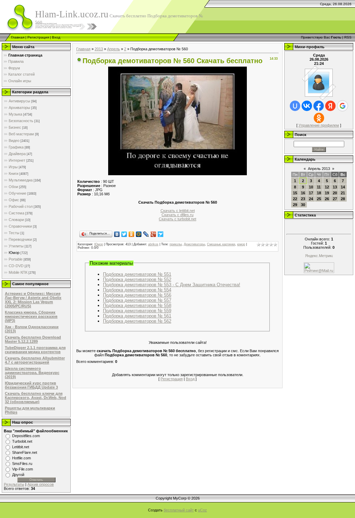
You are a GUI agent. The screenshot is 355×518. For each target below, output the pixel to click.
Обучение (17, 193)
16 (303, 193)
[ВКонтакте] (117, 234)
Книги (13, 173)
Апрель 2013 (319, 169)
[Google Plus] (153, 234)
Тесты (14, 233)
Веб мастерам (21, 134)
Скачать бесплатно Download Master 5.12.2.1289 (33, 339)
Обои (13, 187)
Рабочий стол (21, 206)
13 (335, 187)
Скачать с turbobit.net (177, 219)
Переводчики (20, 239)
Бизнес (15, 127)
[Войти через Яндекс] (330, 106)
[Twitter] (124, 234)
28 (343, 199)
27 (335, 199)
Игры (13, 167)
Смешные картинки (221, 244)
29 (295, 205)
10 (311, 187)
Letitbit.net (20, 447)
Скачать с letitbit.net (178, 211)
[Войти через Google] (342, 105)
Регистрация (38, 37)
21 (343, 193)
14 (343, 187)
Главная (17, 37)
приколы (176, 244)
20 (335, 193)
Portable (16, 259)
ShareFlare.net (24, 452)
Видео (14, 140)
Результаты (14, 484)
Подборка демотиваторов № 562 (137, 321)
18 (319, 193)
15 (295, 193)
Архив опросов (40, 484)
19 (327, 193)
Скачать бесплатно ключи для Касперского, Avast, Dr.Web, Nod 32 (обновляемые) (35, 397)
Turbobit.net (22, 441)
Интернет (17, 160)
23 (303, 199)
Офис (14, 200)
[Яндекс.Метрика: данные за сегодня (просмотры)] (319, 256)
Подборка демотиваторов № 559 (137, 310)
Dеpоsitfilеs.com (26, 436)
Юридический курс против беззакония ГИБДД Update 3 (31, 385)
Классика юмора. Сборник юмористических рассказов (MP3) (31, 316)
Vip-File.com (22, 469)
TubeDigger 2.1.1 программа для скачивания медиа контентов (35, 350)
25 (319, 199)
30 (303, 205)
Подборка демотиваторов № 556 (137, 295)
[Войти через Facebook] (318, 106)
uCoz (202, 510)
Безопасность (21, 121)
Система (16, 213)
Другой (18, 475)
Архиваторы (19, 107)
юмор (241, 244)
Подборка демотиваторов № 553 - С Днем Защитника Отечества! (171, 284)
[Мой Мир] (138, 234)
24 (311, 199)
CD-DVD (16, 266)
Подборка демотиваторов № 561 (137, 316)
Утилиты (16, 246)
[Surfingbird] (160, 234)
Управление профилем (318, 125)
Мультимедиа (21, 180)
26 (327, 199)
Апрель (113, 49)
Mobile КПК (18, 272)
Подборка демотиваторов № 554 (137, 289)
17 (311, 193)
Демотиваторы (194, 244)
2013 (99, 49)
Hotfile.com (21, 458)
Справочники (20, 226)
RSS (348, 37)
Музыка (15, 114)
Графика (16, 147)
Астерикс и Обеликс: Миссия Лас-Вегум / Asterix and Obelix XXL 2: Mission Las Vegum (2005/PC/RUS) (33, 299)
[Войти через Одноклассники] (319, 118)
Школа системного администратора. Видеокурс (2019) (32, 372)
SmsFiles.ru (22, 463)
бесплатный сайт (179, 510)
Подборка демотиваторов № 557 (137, 300)
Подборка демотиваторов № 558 (137, 305)
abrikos (153, 244)
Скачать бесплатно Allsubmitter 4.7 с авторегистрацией (35, 360)
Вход (56, 37)
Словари (16, 220)
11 (319, 187)
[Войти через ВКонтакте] (307, 106)
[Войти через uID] (295, 106)
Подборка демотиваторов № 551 (137, 274)
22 (295, 199)
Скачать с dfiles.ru (177, 215)
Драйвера (17, 154)
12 (327, 187)
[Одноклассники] (131, 234)
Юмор (14, 252)
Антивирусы (19, 101)
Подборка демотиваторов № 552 (137, 279)
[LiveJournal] (146, 234)
